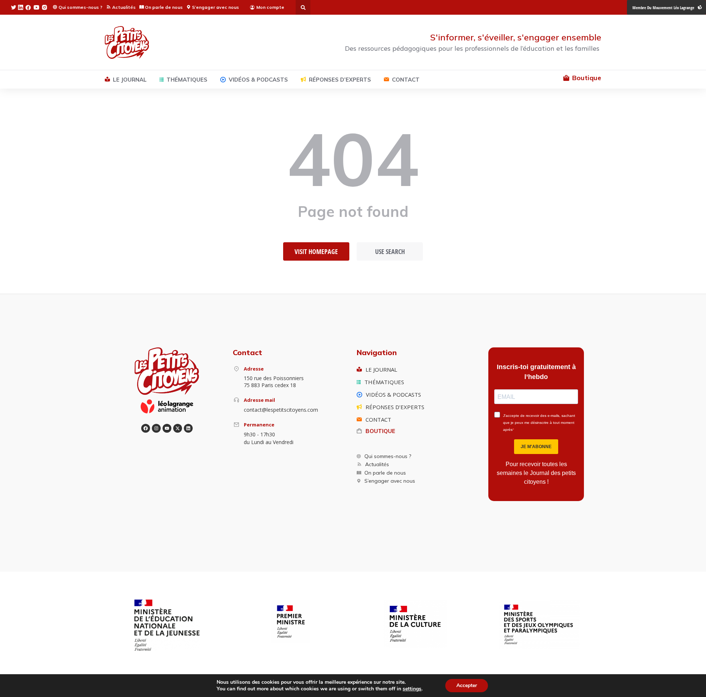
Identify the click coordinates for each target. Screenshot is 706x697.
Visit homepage (316, 251)
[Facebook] (145, 428)
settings (412, 689)
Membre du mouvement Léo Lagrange (663, 7)
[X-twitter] (177, 428)
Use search (390, 251)
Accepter (466, 685)
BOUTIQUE (380, 431)
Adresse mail (259, 400)
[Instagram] (156, 428)
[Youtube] (167, 428)
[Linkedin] (188, 428)
